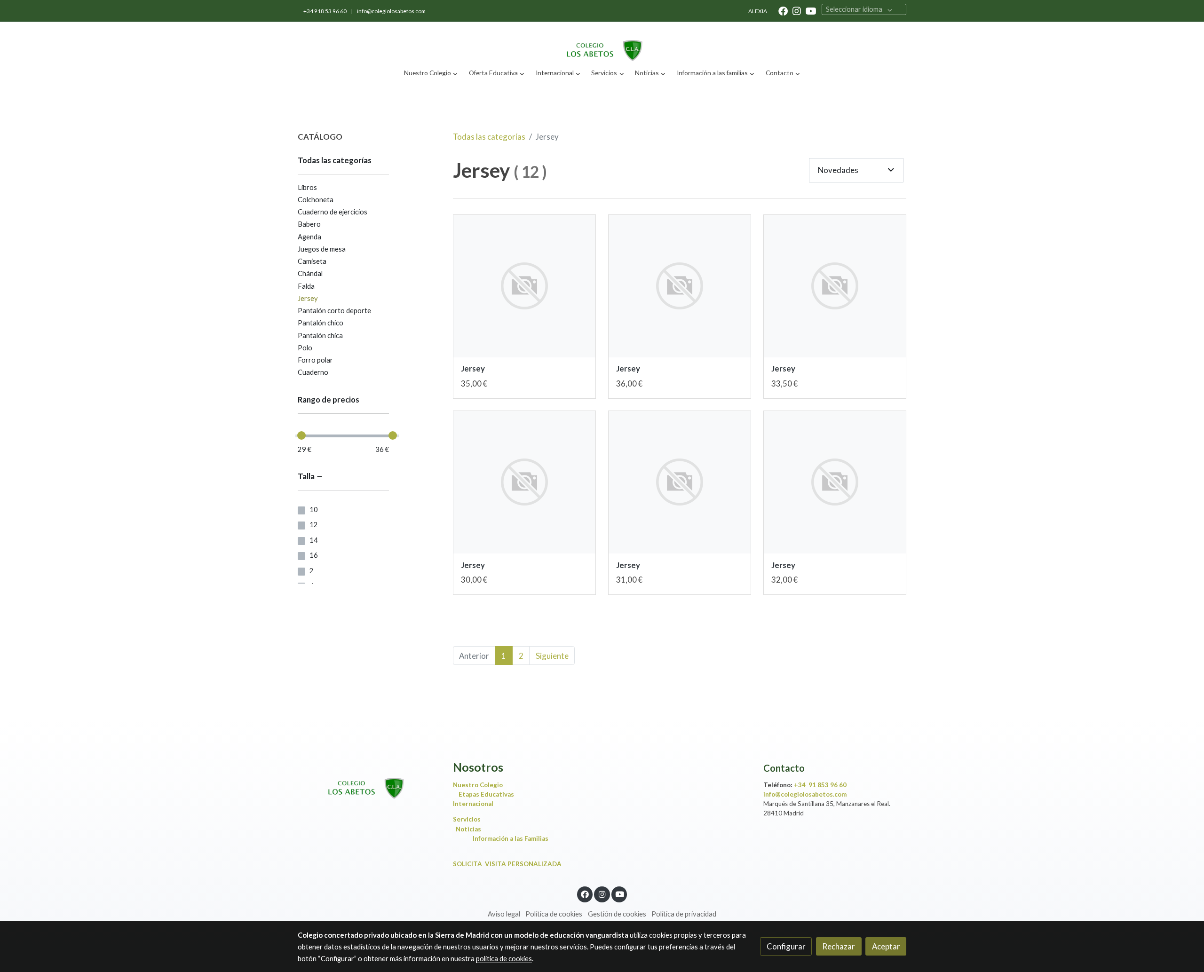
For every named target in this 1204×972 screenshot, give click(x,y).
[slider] (301, 435)
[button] (431, 73)
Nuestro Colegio (478, 785)
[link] (602, 42)
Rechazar (838, 946)
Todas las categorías (489, 137)
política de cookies (504, 959)
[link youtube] (811, 10)
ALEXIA (757, 11)
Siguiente (552, 656)
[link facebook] (783, 10)
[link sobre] (369, 780)
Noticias (468, 829)
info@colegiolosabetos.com (391, 11)
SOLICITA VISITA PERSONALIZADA (507, 864)
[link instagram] (796, 10)
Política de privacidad (683, 914)
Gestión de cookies (617, 914)
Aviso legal (504, 914)
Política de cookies (553, 914)
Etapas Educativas (486, 794)
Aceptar (886, 946)
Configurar (786, 946)
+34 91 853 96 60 (820, 785)
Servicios (469, 819)
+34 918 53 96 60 (325, 11)
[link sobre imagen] (524, 286)
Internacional (473, 803)
